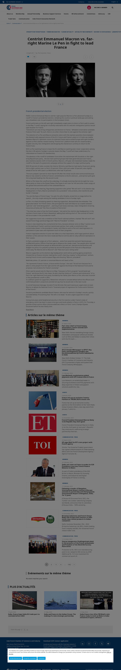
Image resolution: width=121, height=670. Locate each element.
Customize (41, 658)
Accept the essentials (30, 658)
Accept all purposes (15, 658)
